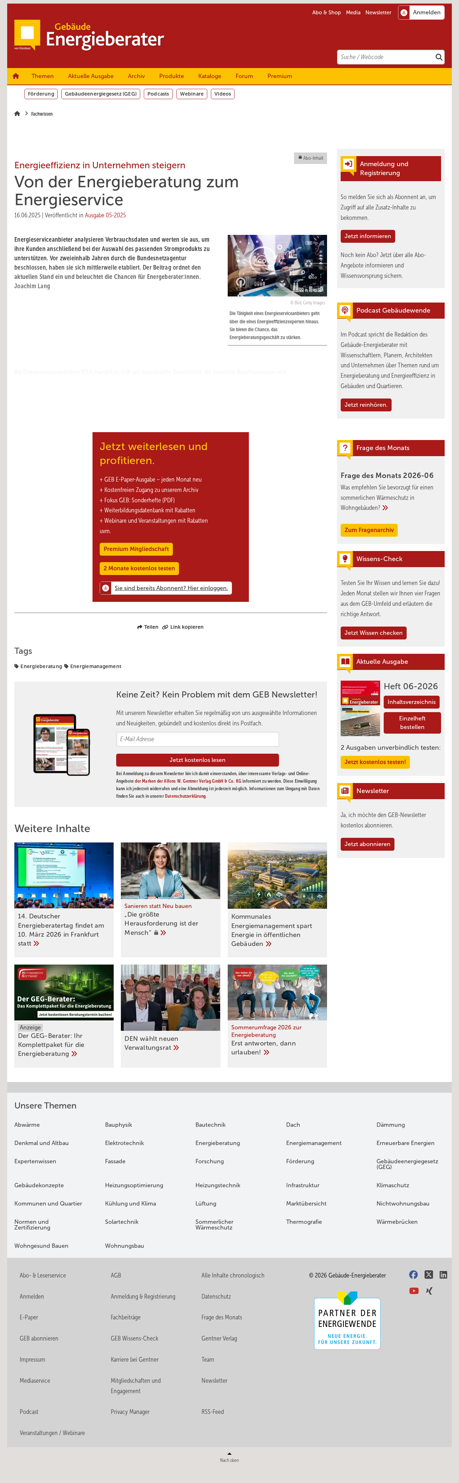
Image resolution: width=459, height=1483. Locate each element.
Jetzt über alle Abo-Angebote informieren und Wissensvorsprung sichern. (383, 265)
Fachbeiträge (126, 1317)
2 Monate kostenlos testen (139, 568)
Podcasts (158, 94)
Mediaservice (35, 1380)
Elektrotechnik (124, 1143)
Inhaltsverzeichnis (412, 702)
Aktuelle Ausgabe (91, 76)
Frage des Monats (222, 1317)
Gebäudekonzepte (39, 1185)
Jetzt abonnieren (368, 844)
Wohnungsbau (124, 1246)
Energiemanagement (95, 666)
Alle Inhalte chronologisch (233, 1275)
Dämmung (391, 1125)
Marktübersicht (306, 1204)
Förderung (41, 94)
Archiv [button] (136, 76)
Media (353, 12)
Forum (244, 76)
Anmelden (32, 1296)
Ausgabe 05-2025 (105, 215)
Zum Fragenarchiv (369, 530)
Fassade (115, 1161)
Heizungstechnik (217, 1185)
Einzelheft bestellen (412, 722)
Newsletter (378, 12)
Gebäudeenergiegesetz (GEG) (101, 94)
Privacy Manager (130, 1411)
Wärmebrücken (397, 1222)
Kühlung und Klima (130, 1204)
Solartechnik (121, 1222)
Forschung (209, 1161)
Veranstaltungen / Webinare (52, 1432)
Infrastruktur (303, 1185)
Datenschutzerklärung (185, 796)
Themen (43, 76)
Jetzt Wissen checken (374, 633)
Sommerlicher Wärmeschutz (214, 1225)
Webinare (192, 94)
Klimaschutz (393, 1185)
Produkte (171, 76)
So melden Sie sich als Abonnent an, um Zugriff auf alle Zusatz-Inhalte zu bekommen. (388, 207)
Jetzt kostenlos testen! (375, 762)
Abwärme (27, 1125)
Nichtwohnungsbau (403, 1204)
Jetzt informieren (368, 236)
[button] (136, 76)
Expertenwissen (35, 1161)
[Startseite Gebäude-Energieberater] (233, 36)
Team (208, 1359)
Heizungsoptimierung (134, 1185)
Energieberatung (41, 666)
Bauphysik (118, 1125)
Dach (293, 1125)
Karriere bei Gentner (134, 1359)
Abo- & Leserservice (43, 1275)
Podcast (29, 1411)
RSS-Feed (213, 1411)
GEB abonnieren (39, 1338)
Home (15, 76)
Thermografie (304, 1222)
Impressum (32, 1359)
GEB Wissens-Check (134, 1338)
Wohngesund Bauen (41, 1246)
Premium (280, 76)
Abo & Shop (326, 12)
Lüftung (205, 1204)
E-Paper (29, 1317)
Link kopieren (187, 627)
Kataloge (209, 76)
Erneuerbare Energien (406, 1143)
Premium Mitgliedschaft (136, 549)
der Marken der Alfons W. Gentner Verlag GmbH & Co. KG (188, 781)
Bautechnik (210, 1125)
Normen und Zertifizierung (32, 1225)
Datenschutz (216, 1296)
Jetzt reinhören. (366, 405)
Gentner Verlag (219, 1338)
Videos (222, 94)
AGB (116, 1275)
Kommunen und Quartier (48, 1204)
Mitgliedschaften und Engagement (136, 1386)
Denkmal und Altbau (41, 1143)
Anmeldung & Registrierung (143, 1296)
